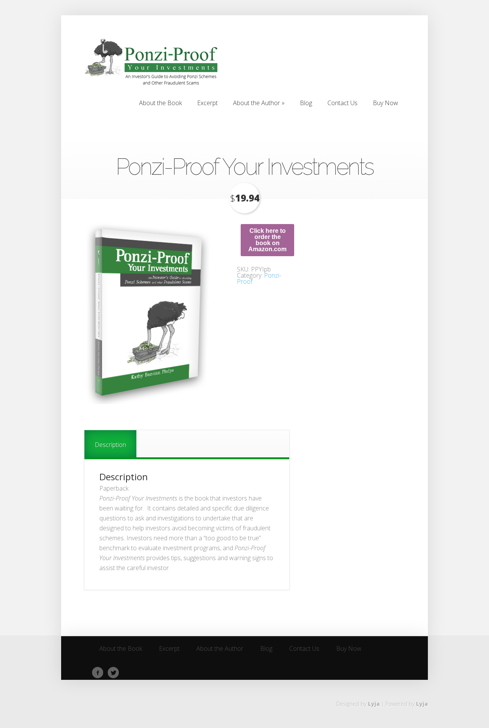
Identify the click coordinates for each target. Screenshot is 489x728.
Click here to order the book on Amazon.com (267, 239)
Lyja (374, 703)
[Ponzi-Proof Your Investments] (149, 313)
